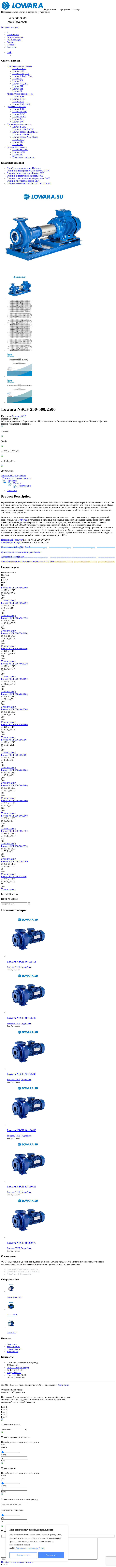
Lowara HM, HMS (21, 104)
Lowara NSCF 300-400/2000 (14, 694)
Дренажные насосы (16, 106)
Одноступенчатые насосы (19, 66)
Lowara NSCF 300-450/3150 (14, 618)
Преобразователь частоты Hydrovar (24, 168)
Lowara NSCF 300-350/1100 (14, 633)
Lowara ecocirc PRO (21, 134)
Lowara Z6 (17, 154)
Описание (12, 490)
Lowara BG (17, 78)
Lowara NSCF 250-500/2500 (14, 816)
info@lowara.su (14, 1372)
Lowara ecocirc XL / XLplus (25, 137)
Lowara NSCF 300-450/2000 (14, 587)
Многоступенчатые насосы (20, 94)
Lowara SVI (18, 101)
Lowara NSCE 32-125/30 (21, 1074)
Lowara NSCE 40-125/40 (21, 1017)
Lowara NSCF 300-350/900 (13, 755)
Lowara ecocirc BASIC (23, 129)
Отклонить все (23, 1555)
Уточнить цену (8, 600)
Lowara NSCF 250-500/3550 (14, 846)
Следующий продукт (11, 542)
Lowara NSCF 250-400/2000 (14, 770)
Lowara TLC (18, 139)
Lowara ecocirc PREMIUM (24, 132)
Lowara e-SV (18, 96)
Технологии (12, 1351)
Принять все (51, 1555)
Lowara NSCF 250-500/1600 (14, 785)
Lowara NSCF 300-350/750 (13, 740)
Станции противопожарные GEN (23, 181)
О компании (13, 34)
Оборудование (14, 1349)
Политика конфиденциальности (22, 1269)
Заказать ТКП (7, 475)
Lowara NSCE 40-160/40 (21, 1130)
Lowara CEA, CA (20, 73)
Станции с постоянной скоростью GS (25, 176)
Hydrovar (22, 520)
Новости (11, 45)
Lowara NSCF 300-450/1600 (14, 724)
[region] (37, 1543)
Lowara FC (17, 144)
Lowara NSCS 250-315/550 (13, 876)
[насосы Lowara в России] (22, 9)
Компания (12, 1344)
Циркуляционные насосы (19, 124)
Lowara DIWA (19, 116)
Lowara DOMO (19, 111)
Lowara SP (17, 91)
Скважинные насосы (17, 147)
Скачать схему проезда (18, 1367)
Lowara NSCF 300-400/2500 (14, 709)
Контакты (11, 47)
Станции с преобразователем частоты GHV (28, 170)
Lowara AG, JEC (20, 83)
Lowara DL (17, 119)
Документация (14, 39)
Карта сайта (63, 1385)
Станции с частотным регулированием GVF (28, 178)
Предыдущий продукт (12, 540)
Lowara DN (17, 122)
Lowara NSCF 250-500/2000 (14, 800)
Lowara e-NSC (19, 68)
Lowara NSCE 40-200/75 (21, 1242)
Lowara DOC (18, 114)
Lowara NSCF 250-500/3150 (14, 831)
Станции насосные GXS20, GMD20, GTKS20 (29, 183)
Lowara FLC (18, 142)
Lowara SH (17, 89)
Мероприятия (13, 1346)
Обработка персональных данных (23, 1271)
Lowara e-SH (18, 71)
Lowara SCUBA (20, 149)
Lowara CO (17, 81)
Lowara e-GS (18, 152)
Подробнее (20, 475)
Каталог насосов (15, 37)
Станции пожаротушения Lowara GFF (25, 173)
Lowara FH (17, 86)
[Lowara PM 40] (11, 1309)
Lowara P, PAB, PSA (22, 76)
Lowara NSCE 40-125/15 (21, 961)
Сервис (10, 42)
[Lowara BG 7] (11, 1327)
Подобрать (6, 1562)
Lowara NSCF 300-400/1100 (14, 648)
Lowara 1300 (18, 109)
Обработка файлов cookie (19, 1274)
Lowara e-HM (18, 99)
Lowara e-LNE (19, 127)
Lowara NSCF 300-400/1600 (14, 679)
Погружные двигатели (23, 157)
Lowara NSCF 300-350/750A (14, 861)
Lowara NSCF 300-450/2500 (14, 603)
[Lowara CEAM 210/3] (11, 1291)
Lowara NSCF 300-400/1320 (14, 664)
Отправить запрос (10, 27)
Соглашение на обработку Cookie (30, 1548)
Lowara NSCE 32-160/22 (21, 1186)
